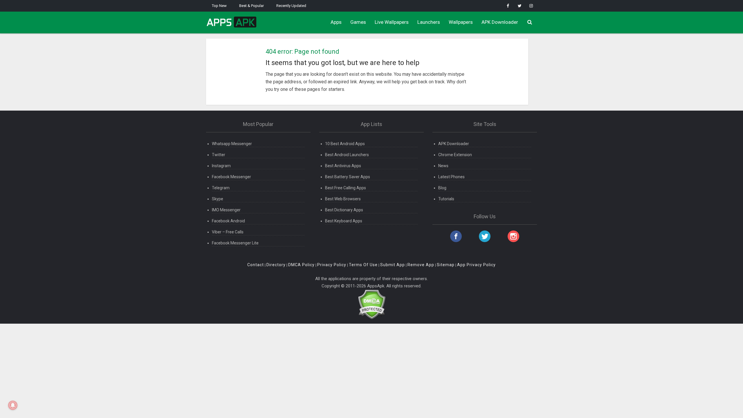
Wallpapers (461, 22)
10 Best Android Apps (345, 143)
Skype (217, 198)
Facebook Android (228, 220)
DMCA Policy (301, 264)
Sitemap (446, 264)
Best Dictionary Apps (344, 209)
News (443, 165)
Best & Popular (251, 5)
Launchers (428, 22)
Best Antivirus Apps (343, 165)
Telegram (221, 187)
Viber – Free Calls (228, 231)
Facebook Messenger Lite (235, 243)
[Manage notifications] (12, 405)
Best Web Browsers (343, 198)
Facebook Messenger (231, 176)
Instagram (221, 165)
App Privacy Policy (476, 264)
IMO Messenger (226, 209)
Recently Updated (291, 5)
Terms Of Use (363, 264)
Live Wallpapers (392, 22)
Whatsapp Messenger (232, 143)
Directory (276, 264)
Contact (255, 264)
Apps (336, 22)
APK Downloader (499, 22)
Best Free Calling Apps (345, 187)
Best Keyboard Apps (343, 220)
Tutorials (446, 198)
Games (358, 22)
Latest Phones (451, 176)
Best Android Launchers (347, 154)
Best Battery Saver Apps (347, 176)
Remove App (420, 264)
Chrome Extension (455, 154)
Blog (442, 187)
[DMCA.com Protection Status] (372, 304)
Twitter (218, 154)
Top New (219, 5)
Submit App (392, 264)
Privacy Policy (331, 264)
